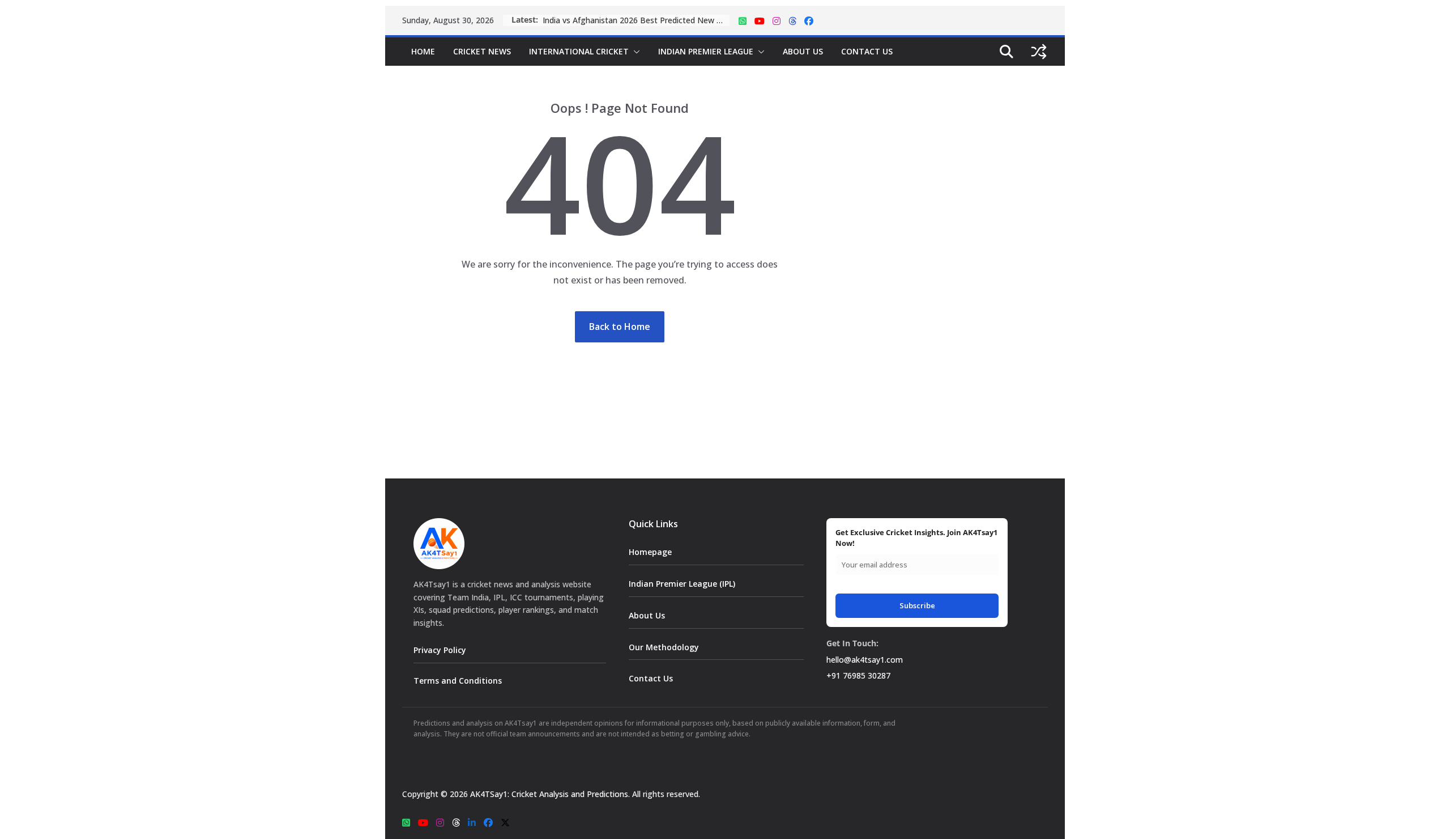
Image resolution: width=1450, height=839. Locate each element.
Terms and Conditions (457, 680)
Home (423, 51)
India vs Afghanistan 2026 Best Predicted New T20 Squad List (636, 20)
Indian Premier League (705, 51)
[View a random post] (1039, 52)
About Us (803, 51)
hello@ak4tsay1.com (864, 659)
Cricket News (482, 51)
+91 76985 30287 (858, 675)
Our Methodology (664, 647)
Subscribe (917, 605)
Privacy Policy (439, 650)
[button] (634, 52)
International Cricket (579, 51)
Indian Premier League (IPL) (682, 583)
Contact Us (867, 51)
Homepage (650, 551)
